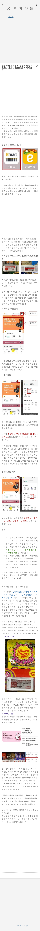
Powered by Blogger (20, 926)
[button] (37, 66)
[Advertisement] (20, 42)
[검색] (37, 5)
